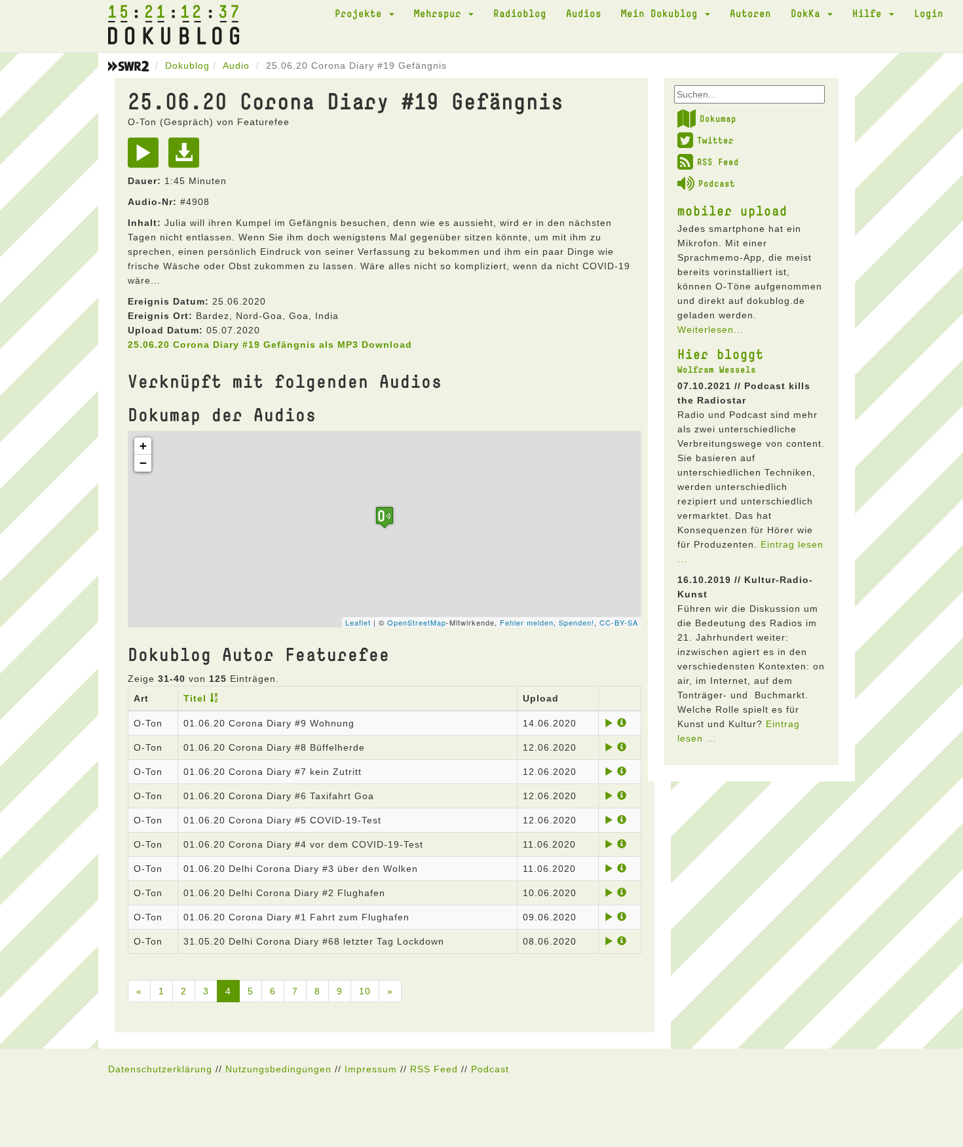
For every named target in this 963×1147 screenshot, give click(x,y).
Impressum (371, 1069)
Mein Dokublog (662, 13)
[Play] (146, 157)
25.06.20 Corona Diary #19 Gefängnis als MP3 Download (270, 344)
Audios (583, 13)
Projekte (361, 13)
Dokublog (187, 65)
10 (365, 991)
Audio (236, 65)
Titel (194, 698)
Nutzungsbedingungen (278, 1069)
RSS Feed (718, 162)
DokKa (808, 13)
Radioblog (519, 13)
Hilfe (870, 13)
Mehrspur (440, 13)
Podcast (716, 183)
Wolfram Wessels (716, 369)
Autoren (750, 13)
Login (928, 13)
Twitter (715, 140)
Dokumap (718, 118)
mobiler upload (732, 210)
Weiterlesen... (710, 329)
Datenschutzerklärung (160, 1069)
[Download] (187, 157)
